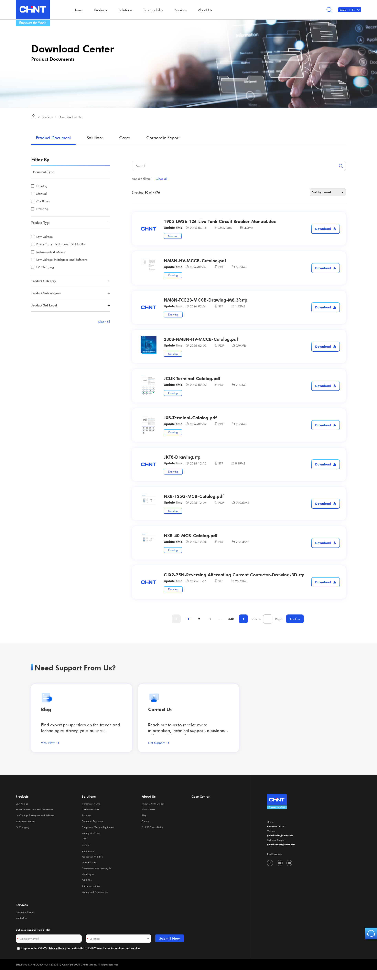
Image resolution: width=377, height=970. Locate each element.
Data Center (88, 850)
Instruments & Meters (50, 252)
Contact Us (21, 917)
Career (145, 821)
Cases (125, 137)
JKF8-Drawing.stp (182, 456)
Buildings (86, 815)
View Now (48, 742)
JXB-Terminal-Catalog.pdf (190, 417)
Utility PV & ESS (89, 862)
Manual (41, 194)
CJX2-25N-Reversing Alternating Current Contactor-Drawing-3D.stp (234, 574)
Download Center (25, 911)
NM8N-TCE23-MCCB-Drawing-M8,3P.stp (205, 299)
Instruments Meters (25, 821)
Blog (46, 709)
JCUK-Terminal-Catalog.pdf (192, 378)
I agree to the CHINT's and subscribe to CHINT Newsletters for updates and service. (80, 948)
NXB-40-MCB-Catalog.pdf (190, 535)
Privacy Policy (57, 948)
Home (78, 9)
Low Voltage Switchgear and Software (61, 259)
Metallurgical (88, 874)
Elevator (86, 844)
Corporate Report (163, 137)
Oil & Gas (87, 880)
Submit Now (169, 938)
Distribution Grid (90, 809)
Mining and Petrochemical (95, 891)
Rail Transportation (91, 886)
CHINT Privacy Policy (152, 827)
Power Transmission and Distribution (61, 244)
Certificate (43, 201)
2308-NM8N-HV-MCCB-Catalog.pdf (201, 339)
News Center (148, 809)
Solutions (95, 137)
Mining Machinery (91, 833)
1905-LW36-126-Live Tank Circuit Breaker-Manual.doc (220, 221)
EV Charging (45, 267)
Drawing (42, 209)
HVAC (85, 838)
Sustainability (153, 9)
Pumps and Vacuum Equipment (98, 827)
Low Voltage (44, 237)
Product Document (53, 137)
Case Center (200, 796)
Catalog (41, 186)
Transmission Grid (91, 803)
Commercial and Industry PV (96, 868)
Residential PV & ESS (92, 856)
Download (323, 229)
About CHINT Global (153, 803)
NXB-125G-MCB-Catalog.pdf (194, 496)
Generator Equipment (93, 821)
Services (22, 905)
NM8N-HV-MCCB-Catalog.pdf (195, 260)
